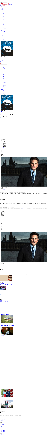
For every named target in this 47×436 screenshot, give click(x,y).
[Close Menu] (0, 62)
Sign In (10, 4)
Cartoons (3, 39)
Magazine (4, 14)
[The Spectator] (5, 4)
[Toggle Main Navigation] (0, 4)
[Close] (0, 412)
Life (1, 30)
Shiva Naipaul (1, 198)
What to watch (4, 31)
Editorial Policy (2, 421)
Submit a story (2, 420)
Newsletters (4, 15)
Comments (3, 147)
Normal (5, 145)
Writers (2, 7)
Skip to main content (2, 0)
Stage (3, 29)
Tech (1, 59)
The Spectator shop (3, 430)
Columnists (4, 37)
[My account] (11, 4)
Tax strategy (2, 425)
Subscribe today (3, 434)
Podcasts (2, 8)
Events (2, 9)
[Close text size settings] (1, 140)
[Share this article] (1, 150)
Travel (3, 32)
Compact (5, 144)
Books (3, 26)
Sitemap (2, 426)
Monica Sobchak (3, 324)
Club (3, 19)
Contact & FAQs (3, 419)
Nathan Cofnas (2, 335)
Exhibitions (4, 80)
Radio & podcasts (4, 28)
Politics (3, 12)
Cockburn (2, 58)
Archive (2, 10)
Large (5, 143)
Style (3, 34)
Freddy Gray (2, 386)
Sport (3, 87)
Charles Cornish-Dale (2, 283)
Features (3, 36)
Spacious (5, 146)
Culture (3, 13)
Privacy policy (2, 424)
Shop (1, 11)
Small (4, 141)
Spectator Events (3, 431)
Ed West (1, 300)
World (3, 76)
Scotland (3, 24)
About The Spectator (3, 423)
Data (3, 23)
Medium (5, 142)
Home (2, 6)
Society (3, 22)
